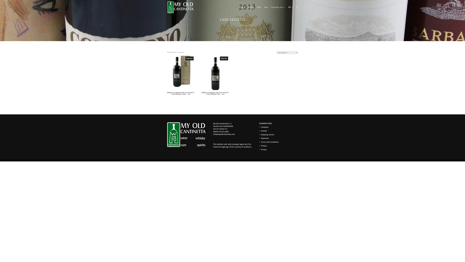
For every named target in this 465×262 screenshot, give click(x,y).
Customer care (277, 7)
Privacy (264, 146)
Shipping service (267, 134)
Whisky (251, 7)
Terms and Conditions (270, 142)
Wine (259, 7)
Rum (266, 7)
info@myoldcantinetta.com (224, 134)
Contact (264, 131)
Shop (243, 7)
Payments (265, 138)
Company (264, 127)
